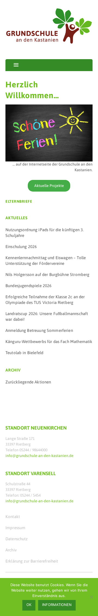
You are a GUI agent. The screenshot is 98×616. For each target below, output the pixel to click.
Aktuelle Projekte (49, 185)
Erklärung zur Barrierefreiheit (31, 561)
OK (28, 604)
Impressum (15, 527)
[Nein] (91, 597)
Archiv (11, 550)
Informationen (57, 604)
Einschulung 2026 (21, 246)
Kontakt (12, 516)
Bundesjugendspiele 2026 (28, 285)
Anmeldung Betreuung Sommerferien (39, 330)
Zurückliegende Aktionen (28, 382)
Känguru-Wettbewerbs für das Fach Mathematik (48, 341)
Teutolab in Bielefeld (24, 352)
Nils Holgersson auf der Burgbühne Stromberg (47, 274)
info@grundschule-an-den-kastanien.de (39, 455)
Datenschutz (16, 538)
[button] (12, 65)
